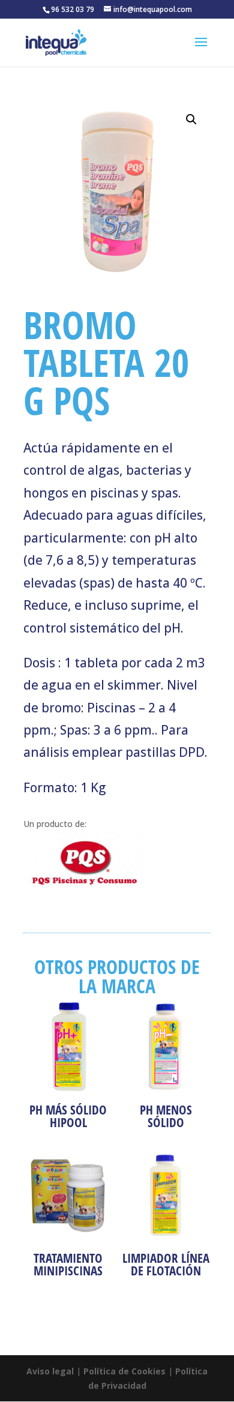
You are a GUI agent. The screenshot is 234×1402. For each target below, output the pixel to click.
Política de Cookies (124, 1371)
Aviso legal (50, 1371)
